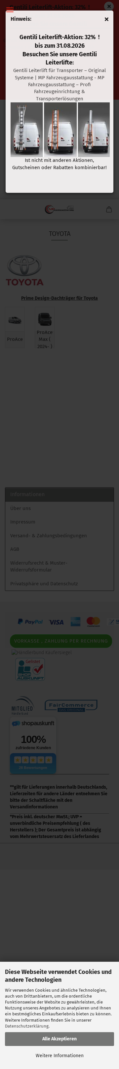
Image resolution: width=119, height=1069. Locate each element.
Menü (10, 10)
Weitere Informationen (60, 1055)
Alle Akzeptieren (59, 1039)
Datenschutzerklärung (27, 1026)
